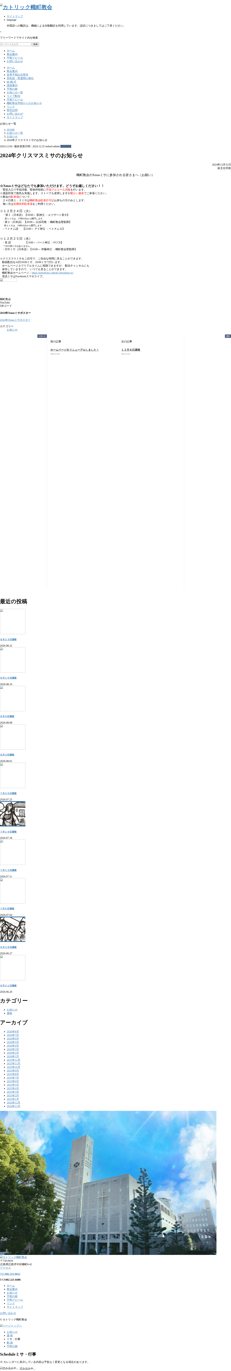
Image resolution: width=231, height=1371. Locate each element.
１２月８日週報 (130, 349)
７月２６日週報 (8, 793)
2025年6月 (13, 1081)
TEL (10, 1273)
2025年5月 (13, 1084)
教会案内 (12, 54)
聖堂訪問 (12, 110)
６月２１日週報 (8, 985)
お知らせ (65, 146)
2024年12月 (13, 1102)
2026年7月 (13, 1035)
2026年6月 (13, 1038)
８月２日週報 (7, 755)
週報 (9, 1013)
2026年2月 (13, 1052)
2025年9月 (13, 1070)
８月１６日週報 (8, 678)
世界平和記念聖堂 (17, 74)
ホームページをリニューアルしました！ (74, 349)
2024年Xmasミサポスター (15, 320)
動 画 (10, 1342)
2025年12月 (13, 1060)
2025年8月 (13, 1074)
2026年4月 (13, 1045)
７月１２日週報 (8, 870)
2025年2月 (13, 1095)
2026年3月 (13, 1049)
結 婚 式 (11, 81)
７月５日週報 (7, 908)
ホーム (11, 50)
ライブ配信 (13, 96)
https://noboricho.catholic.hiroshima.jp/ (52, 272)
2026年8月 (13, 1031)
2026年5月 (13, 1042)
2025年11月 (13, 1063)
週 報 (10, 1335)
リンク (11, 106)
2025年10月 (13, 1067)
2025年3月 (13, 1092)
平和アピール (15, 57)
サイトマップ (15, 16)
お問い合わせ (15, 61)
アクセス (5, 1267)
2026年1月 (13, 1056)
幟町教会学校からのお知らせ (24, 103)
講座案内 (12, 85)
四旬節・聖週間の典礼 (20, 78)
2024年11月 (13, 1106)
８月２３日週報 (8, 639)
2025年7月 (13, 1077)
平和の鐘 (12, 89)
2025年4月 (13, 1088)
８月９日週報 (7, 716)
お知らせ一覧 (15, 92)
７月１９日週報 (8, 832)
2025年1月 (13, 1099)
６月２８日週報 (8, 947)
